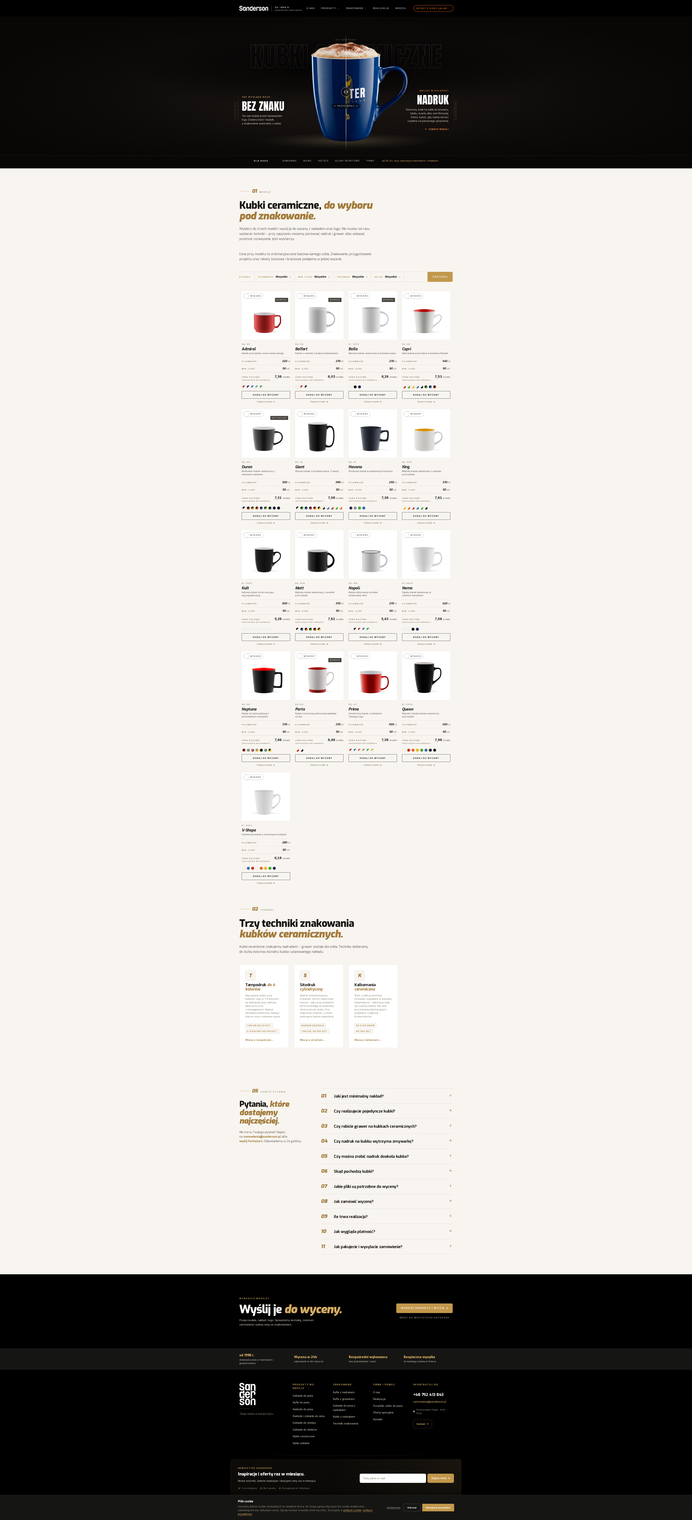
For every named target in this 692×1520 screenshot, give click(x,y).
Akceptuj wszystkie (438, 1507)
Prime (354, 709)
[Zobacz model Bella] (372, 315)
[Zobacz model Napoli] (372, 554)
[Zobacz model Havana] (372, 433)
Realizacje (381, 8)
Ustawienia (394, 1507)
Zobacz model (264, 401)
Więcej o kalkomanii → (368, 1040)
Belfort (301, 349)
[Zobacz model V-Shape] (265, 796)
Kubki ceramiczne (304, 1436)
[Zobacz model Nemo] (426, 554)
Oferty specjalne (383, 1412)
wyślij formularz (251, 1141)
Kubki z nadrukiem (344, 1416)
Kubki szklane (301, 1443)
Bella (353, 349)
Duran (247, 466)
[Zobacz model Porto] (319, 675)
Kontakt (377, 1419)
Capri (406, 349)
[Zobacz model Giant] (319, 433)
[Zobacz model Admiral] (265, 315)
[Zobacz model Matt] (319, 554)
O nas (311, 8)
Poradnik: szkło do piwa (387, 1406)
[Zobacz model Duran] (265, 433)
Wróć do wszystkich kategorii (424, 1317)
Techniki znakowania (345, 1423)
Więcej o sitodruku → (313, 1040)
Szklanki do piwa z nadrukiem (344, 1408)
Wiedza (400, 8)
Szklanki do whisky (304, 1422)
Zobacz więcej (439, 129)
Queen (407, 709)
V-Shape (249, 830)
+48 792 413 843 (428, 1394)
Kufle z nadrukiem (344, 1392)
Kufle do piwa (301, 1402)
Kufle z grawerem (344, 1399)
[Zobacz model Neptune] (265, 675)
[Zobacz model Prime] (372, 675)
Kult (245, 588)
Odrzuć (412, 1507)
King (405, 466)
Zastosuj (440, 276)
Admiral (249, 349)
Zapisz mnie (439, 1478)
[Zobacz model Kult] (265, 554)
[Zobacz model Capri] (426, 315)
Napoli (354, 588)
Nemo (407, 588)
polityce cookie (352, 1510)
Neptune (249, 709)
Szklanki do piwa (303, 1395)
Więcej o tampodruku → (259, 1040)
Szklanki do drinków (305, 1429)
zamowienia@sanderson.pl (262, 1137)
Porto (300, 709)
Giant (299, 466)
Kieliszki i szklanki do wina (309, 1416)
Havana (355, 466)
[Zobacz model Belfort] (319, 315)
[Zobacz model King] (426, 433)
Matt (299, 588)
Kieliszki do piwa (303, 1409)
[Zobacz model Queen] (426, 675)
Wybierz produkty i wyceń (422, 1308)
